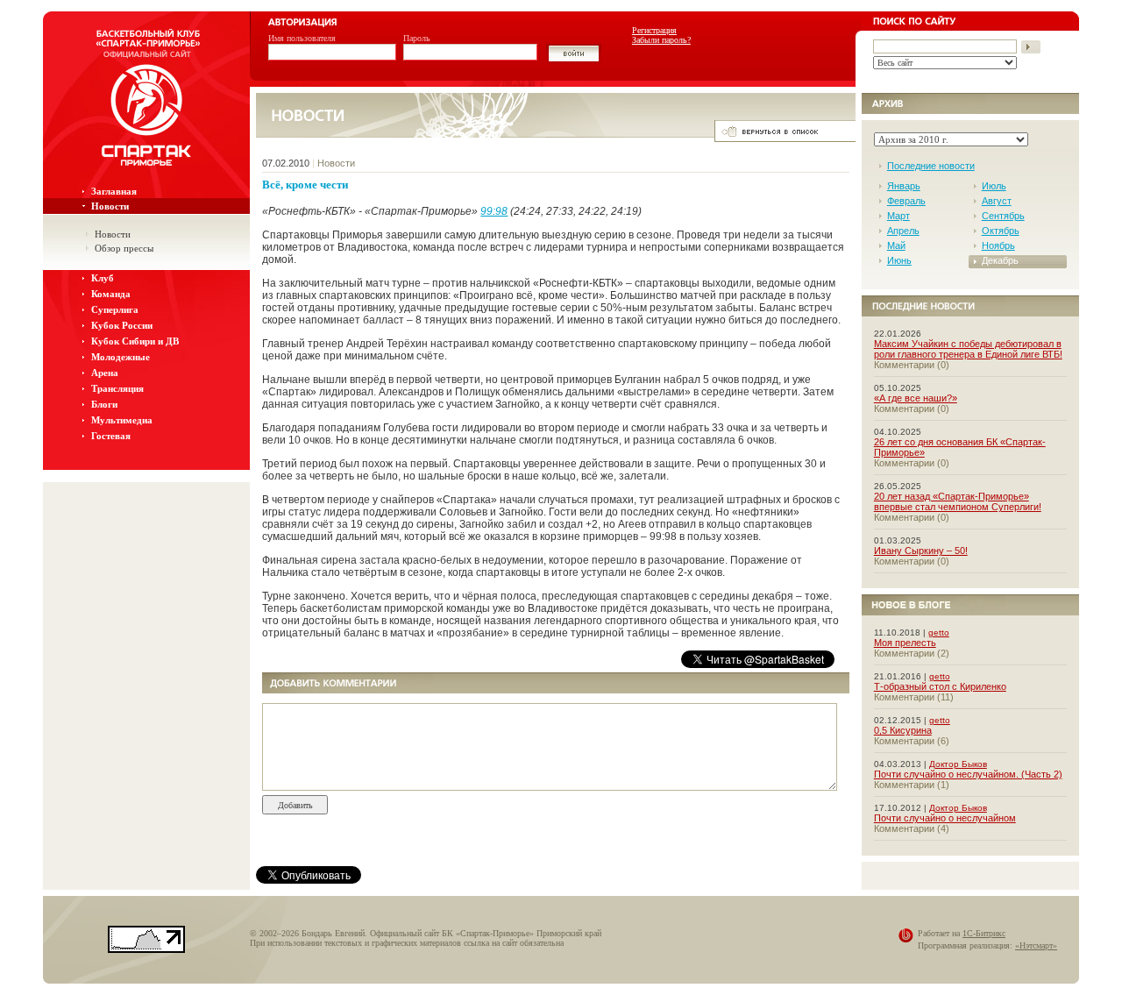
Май (896, 245)
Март (898, 215)
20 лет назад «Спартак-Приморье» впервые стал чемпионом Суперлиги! (957, 501)
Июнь (899, 260)
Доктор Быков (958, 764)
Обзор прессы (124, 248)
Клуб (102, 278)
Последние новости (931, 165)
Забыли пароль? (661, 40)
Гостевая (111, 435)
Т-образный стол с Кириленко (940, 686)
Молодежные (120, 357)
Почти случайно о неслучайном (945, 818)
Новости (110, 206)
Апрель (903, 230)
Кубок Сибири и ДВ (135, 341)
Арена (104, 372)
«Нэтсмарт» (1036, 945)
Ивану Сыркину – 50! (921, 550)
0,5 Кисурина (903, 730)
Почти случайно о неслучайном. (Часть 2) (968, 774)
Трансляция (117, 388)
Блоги (104, 404)
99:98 (494, 211)
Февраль (906, 200)
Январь (903, 186)
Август (997, 200)
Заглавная (114, 191)
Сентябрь (1003, 215)
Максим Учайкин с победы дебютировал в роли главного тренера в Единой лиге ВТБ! (968, 348)
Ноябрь (998, 245)
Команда (111, 293)
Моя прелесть (905, 642)
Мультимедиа (122, 420)
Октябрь (1000, 230)
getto (938, 632)
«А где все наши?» (915, 398)
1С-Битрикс (983, 933)
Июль (994, 186)
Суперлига (114, 309)
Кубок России (122, 325)
